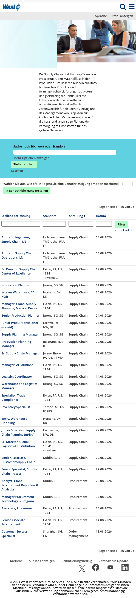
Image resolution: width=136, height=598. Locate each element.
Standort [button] (49, 216)
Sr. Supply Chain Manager (20, 353)
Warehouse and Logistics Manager (19, 386)
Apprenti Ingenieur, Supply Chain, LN (15, 239)
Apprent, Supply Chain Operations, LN (17, 255)
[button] (131, 7)
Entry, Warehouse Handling (14, 421)
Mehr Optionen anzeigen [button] (31, 158)
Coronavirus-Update (113, 561)
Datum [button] (101, 216)
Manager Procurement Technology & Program (17, 499)
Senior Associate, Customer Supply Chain (18, 460)
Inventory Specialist (16, 407)
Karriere (16, 561)
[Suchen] (122, 7)
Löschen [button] (17, 171)
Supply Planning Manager (20, 334)
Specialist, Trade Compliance (13, 397)
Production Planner (16, 285)
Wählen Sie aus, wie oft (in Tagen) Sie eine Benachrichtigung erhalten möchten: (60, 184)
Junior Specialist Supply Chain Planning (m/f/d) (18, 432)
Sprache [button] (101, 16)
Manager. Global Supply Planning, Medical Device (19, 306)
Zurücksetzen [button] (124, 230)
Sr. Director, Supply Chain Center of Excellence (19, 271)
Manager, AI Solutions (17, 365)
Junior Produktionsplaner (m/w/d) (19, 325)
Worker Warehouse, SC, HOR (18, 294)
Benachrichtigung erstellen (28, 191)
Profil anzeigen (122, 16)
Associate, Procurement (19, 508)
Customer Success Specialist (14, 533)
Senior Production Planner (20, 315)
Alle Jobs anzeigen (42, 561)
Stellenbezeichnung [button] (16, 216)
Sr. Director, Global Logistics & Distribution (18, 444)
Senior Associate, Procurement (13, 522)
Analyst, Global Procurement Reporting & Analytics (19, 485)
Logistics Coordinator (17, 376)
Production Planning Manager (16, 344)
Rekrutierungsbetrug (76, 561)
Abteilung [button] (76, 216)
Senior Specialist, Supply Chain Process (19, 471)
